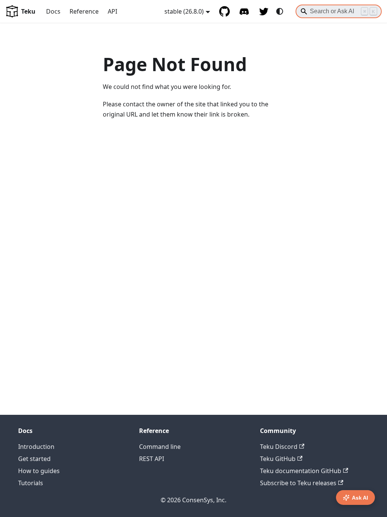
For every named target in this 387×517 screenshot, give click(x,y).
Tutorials (30, 483)
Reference (84, 11)
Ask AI (360, 498)
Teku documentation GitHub (300, 471)
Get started (34, 459)
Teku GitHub (278, 459)
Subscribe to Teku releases (298, 483)
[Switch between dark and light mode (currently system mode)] (280, 11)
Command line (160, 446)
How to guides (39, 471)
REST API (151, 459)
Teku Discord (278, 446)
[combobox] (338, 11)
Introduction (36, 446)
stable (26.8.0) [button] (184, 11)
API (112, 11)
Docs (53, 11)
